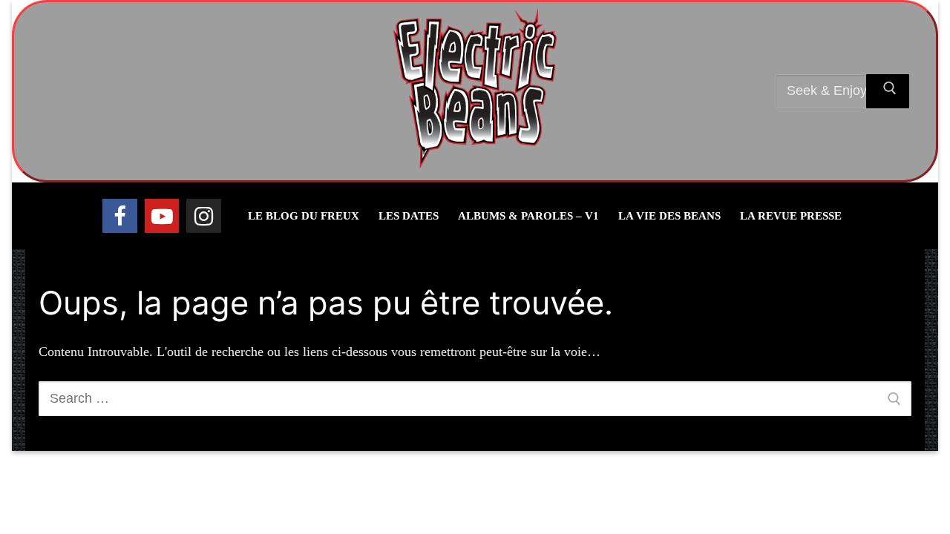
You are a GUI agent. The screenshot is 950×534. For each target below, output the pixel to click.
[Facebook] (119, 216)
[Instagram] (203, 216)
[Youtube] (162, 216)
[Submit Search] (887, 91)
